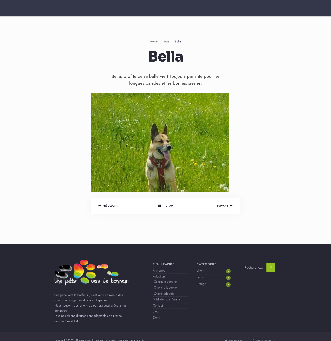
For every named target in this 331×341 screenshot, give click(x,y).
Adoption (159, 276)
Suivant (223, 206)
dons (200, 277)
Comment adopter (165, 281)
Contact (158, 305)
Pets (166, 41)
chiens (201, 270)
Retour (169, 206)
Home (154, 41)
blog (156, 311)
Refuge (201, 284)
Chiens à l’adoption (166, 287)
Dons (156, 317)
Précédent (110, 206)
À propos (159, 270)
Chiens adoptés (164, 293)
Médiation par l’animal (166, 299)
